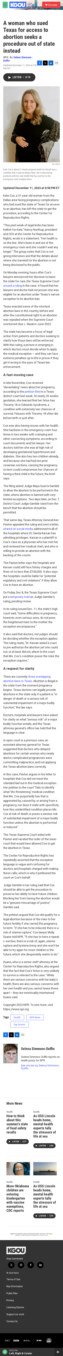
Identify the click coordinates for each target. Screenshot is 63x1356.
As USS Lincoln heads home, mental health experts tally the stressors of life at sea (44, 1126)
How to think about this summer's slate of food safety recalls (17, 1124)
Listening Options (15, 1307)
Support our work (15, 1314)
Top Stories (19, 1024)
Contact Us (12, 1321)
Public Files (12, 1293)
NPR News (35, 1017)
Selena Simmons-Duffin (17, 59)
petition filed (33, 391)
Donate (52, 4)
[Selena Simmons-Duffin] (10, 1053)
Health (17, 1017)
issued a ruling (12, 285)
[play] (5, 1352)
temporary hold (20, 597)
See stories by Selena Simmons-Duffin (40, 1067)
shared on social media (18, 529)
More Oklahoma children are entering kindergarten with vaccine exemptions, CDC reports (17, 1198)
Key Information (14, 1286)
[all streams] (58, 1352)
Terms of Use (13, 1279)
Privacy (10, 1300)
